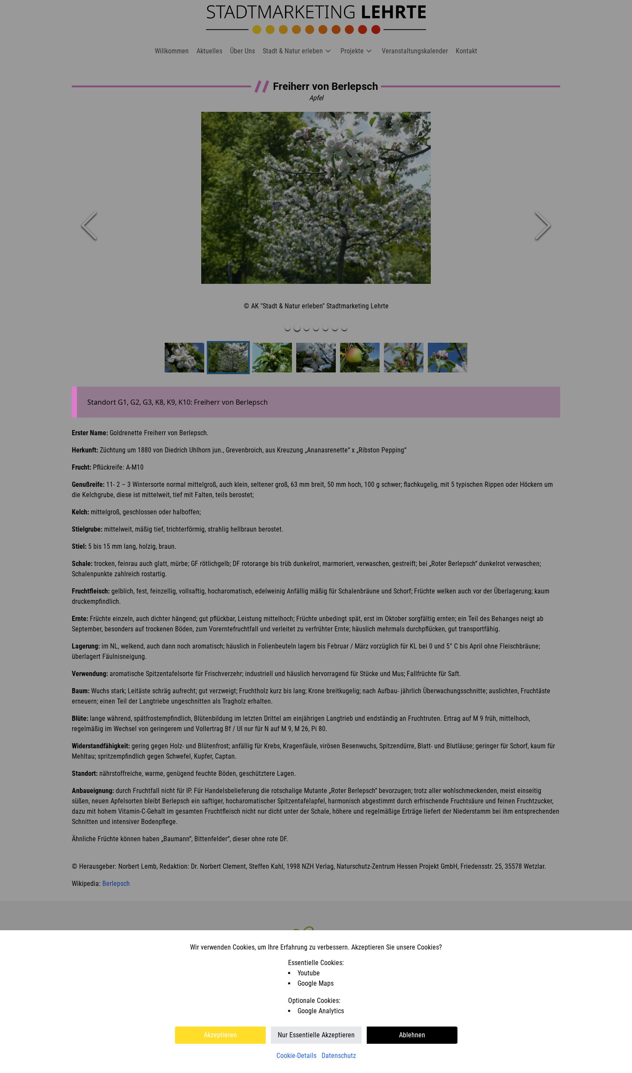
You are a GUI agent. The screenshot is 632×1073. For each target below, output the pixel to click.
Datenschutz (339, 1055)
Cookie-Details (296, 1055)
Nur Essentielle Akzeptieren (316, 1035)
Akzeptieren (220, 1035)
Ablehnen (412, 1035)
